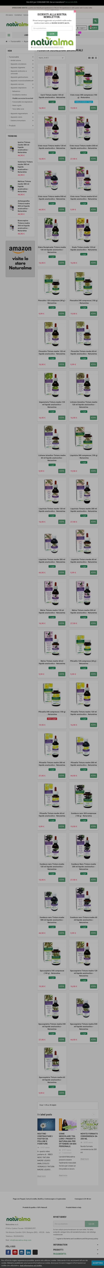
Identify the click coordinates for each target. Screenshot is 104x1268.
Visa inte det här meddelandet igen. (48, 47)
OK (53, 34)
